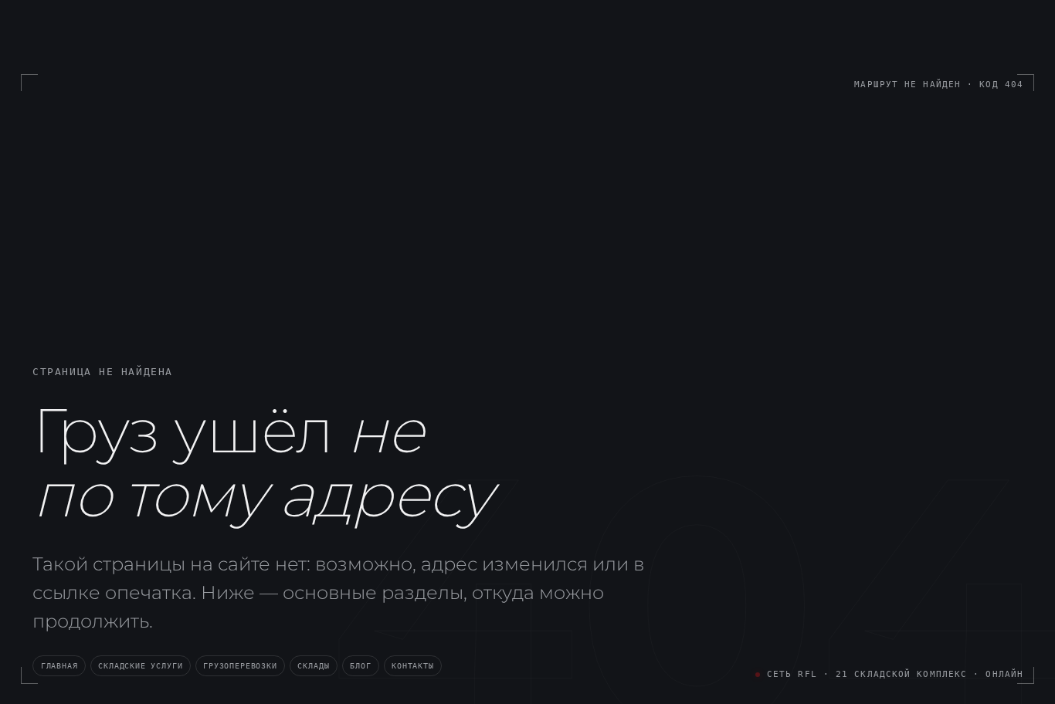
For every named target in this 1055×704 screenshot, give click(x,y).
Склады (313, 665)
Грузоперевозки (239, 665)
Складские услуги (140, 665)
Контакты (413, 665)
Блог (360, 665)
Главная (59, 665)
